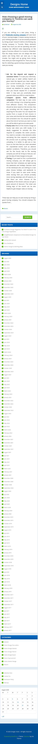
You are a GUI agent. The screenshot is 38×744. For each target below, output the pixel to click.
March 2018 (7, 585)
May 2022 (7, 423)
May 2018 (7, 578)
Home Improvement (10, 658)
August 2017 (7, 608)
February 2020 (8, 510)
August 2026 (7, 258)
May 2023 (7, 384)
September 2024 (8, 333)
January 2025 (7, 320)
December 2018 (8, 556)
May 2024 (7, 345)
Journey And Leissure (10, 240)
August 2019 (7, 530)
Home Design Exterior (10, 648)
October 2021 (8, 446)
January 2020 (7, 514)
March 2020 (7, 507)
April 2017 (7, 620)
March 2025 (7, 313)
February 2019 (8, 549)
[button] (2, 7)
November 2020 (8, 481)
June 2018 (7, 575)
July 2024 (6, 339)
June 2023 (7, 381)
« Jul (3, 716)
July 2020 (6, 494)
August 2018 (7, 569)
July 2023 (6, 378)
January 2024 (7, 358)
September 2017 (8, 604)
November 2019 (8, 520)
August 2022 (7, 413)
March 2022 (7, 430)
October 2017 (8, 601)
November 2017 (8, 598)
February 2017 (8, 627)
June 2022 (7, 420)
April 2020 (7, 504)
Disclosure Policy (9, 679)
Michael (7, 24)
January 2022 (7, 436)
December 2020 (8, 478)
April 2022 (7, 426)
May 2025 (7, 307)
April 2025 (7, 310)
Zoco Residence (8, 243)
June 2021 (7, 459)
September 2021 (8, 449)
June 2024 (7, 342)
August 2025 (7, 297)
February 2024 (8, 355)
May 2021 (7, 462)
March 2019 (7, 546)
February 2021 (8, 472)
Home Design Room (10, 655)
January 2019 (7, 553)
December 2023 (8, 362)
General (6, 642)
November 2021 (8, 443)
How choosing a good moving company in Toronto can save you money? (17, 18)
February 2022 (8, 433)
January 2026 (7, 281)
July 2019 (6, 533)
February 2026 (8, 278)
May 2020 (7, 501)
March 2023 (7, 391)
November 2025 (8, 287)
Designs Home (19, 4)
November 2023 (8, 365)
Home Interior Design (10, 661)
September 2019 (8, 527)
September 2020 (8, 488)
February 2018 (8, 588)
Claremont (27, 736)
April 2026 (7, 271)
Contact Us (7, 676)
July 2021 (6, 455)
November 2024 (8, 326)
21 (22, 705)
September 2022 (8, 410)
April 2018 (7, 582)
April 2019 (7, 543)
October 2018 (8, 562)
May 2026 (7, 268)
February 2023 (8, 394)
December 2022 (8, 400)
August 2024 (7, 336)
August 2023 (7, 375)
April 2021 (7, 465)
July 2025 (6, 300)
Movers (6, 208)
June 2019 (7, 536)
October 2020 (8, 485)
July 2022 (6, 417)
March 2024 (7, 352)
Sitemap (6, 683)
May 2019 (7, 540)
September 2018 (8, 565)
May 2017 (7, 617)
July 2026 (6, 261)
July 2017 (6, 611)
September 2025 (8, 294)
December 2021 (8, 439)
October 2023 (8, 368)
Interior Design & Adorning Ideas (13, 246)
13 (18, 702)
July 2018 (6, 572)
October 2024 (8, 329)
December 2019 (8, 517)
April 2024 (7, 349)
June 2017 (7, 614)
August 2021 (7, 452)
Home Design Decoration (11, 645)
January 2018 (7, 591)
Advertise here (8, 673)
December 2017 (8, 595)
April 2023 (7, 388)
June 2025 (7, 303)
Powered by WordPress (10, 736)
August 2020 (7, 491)
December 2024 (8, 323)
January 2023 (7, 397)
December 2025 (8, 284)
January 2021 (7, 475)
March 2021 (7, 468)
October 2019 (8, 523)
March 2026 (7, 274)
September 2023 (8, 371)
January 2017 (7, 630)
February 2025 (8, 316)
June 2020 (7, 498)
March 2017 (7, 624)
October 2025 (8, 290)
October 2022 (8, 407)
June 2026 (7, 265)
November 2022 (8, 404)
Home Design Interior (10, 652)
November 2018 (8, 559)
